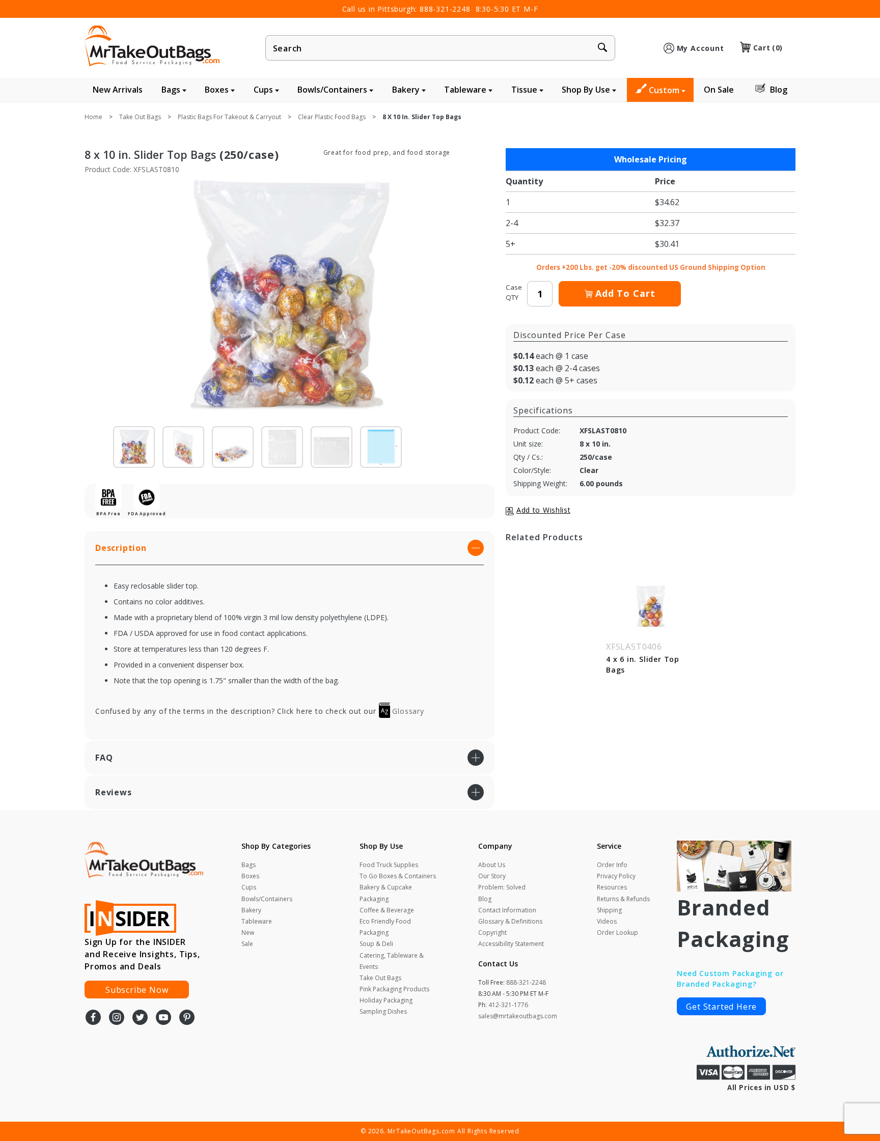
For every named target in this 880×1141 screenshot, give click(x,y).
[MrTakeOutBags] (152, 46)
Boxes (218, 89)
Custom (665, 90)
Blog (778, 89)
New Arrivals (118, 89)
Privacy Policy (616, 876)
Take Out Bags (380, 977)
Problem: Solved (502, 887)
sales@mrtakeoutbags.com (517, 1016)
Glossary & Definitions (510, 921)
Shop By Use (587, 89)
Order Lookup (617, 932)
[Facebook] (93, 1018)
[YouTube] (163, 1018)
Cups (264, 89)
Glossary (407, 711)
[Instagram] (116, 1018)
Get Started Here (721, 1006)
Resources (612, 887)
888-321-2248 (445, 9)
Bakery (407, 89)
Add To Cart (625, 293)
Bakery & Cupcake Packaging (386, 893)
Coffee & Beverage (387, 910)
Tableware (466, 89)
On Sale (719, 89)
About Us (491, 864)
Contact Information (507, 910)
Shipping (609, 910)
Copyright (492, 932)
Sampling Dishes (383, 1011)
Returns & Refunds (623, 899)
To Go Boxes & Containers (398, 876)
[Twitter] (140, 1018)
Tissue (525, 89)
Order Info (612, 864)
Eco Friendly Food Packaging (385, 927)
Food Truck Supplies (389, 864)
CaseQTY (514, 292)
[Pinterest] (187, 1018)
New (247, 932)
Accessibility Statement (511, 943)
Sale (247, 943)
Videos (607, 921)
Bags (171, 89)
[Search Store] (602, 48)
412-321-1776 (508, 1004)
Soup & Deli (376, 943)
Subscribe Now (136, 989)
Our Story (492, 876)
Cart (768, 47)
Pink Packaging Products (394, 989)
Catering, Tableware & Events (392, 961)
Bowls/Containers (333, 89)
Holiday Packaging (386, 1000)
